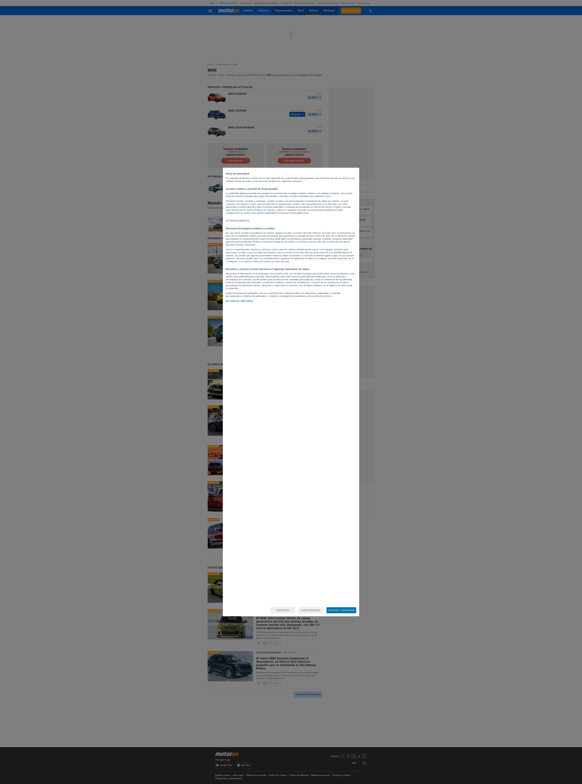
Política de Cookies (264, 210)
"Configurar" (232, 261)
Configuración (310, 610)
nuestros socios (270, 249)
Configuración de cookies (239, 213)
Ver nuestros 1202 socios (239, 301)
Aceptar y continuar (341, 610)
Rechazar (283, 610)
